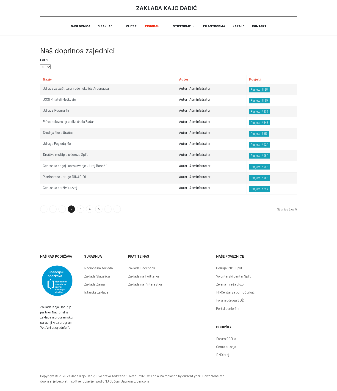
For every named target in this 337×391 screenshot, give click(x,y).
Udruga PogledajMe (57, 143)
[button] (108, 26)
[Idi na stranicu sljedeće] (108, 209)
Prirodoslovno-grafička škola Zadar (68, 121)
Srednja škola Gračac (58, 132)
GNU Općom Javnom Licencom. (125, 381)
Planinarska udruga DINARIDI (64, 177)
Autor (183, 79)
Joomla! (46, 381)
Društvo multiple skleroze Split (65, 154)
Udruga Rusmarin (56, 110)
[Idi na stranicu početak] (43, 209)
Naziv (47, 79)
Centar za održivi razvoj (60, 188)
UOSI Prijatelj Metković (59, 99)
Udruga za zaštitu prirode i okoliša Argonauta (76, 88)
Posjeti (255, 79)
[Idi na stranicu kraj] (117, 209)
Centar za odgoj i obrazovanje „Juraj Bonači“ (75, 166)
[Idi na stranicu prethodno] (53, 209)
